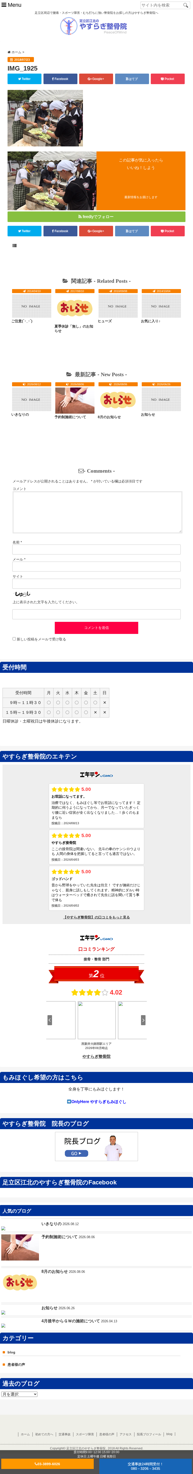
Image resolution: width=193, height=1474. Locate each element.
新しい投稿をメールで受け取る (41, 639)
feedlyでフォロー (98, 216)
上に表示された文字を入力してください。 (46, 602)
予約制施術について (70, 417)
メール (19, 559)
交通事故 (65, 1434)
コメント (20, 489)
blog (11, 1352)
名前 (17, 542)
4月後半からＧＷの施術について (70, 1321)
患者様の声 (16, 1364)
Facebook (61, 79)
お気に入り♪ (150, 321)
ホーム (25, 1434)
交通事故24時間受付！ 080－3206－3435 (145, 1466)
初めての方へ (44, 1434)
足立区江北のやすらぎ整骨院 (86, 1448)
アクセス (126, 1434)
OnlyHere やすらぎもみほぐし (98, 1102)
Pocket (169, 79)
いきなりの (20, 414)
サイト (18, 576)
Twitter (26, 79)
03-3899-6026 (48, 1464)
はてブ (133, 79)
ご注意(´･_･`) (21, 321)
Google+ (98, 79)
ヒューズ (105, 321)
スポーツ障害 (85, 1434)
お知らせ (148, 414)
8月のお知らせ (109, 417)
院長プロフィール (149, 1434)
